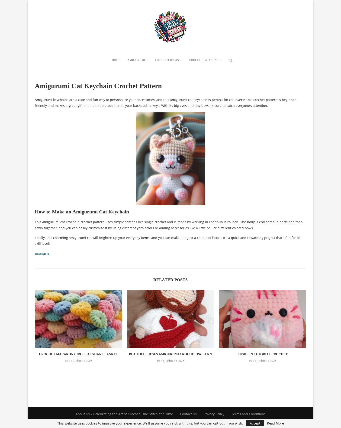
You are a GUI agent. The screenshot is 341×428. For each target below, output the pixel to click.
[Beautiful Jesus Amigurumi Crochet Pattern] (170, 319)
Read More (275, 423)
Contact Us (188, 414)
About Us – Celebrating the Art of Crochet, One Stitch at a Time (124, 414)
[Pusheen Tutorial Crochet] (262, 319)
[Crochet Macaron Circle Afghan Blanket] (78, 319)
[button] (170, 371)
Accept (255, 423)
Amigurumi (136, 60)
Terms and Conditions (248, 414)
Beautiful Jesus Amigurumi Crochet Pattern (170, 354)
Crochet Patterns (203, 60)
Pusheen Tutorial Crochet (263, 354)
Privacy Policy (214, 414)
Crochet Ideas (167, 60)
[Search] (230, 60)
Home (116, 60)
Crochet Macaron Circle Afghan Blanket (78, 354)
